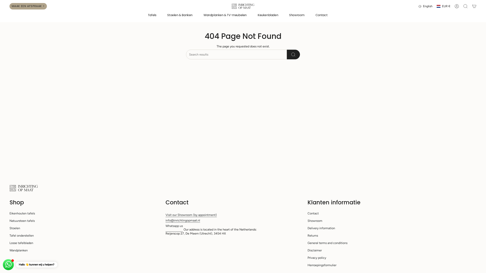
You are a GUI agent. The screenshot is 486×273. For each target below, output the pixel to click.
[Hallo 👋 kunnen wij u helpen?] (8, 264)
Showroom (315, 221)
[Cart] (474, 6)
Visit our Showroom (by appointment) (191, 215)
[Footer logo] (23, 188)
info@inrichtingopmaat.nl (183, 220)
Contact (313, 213)
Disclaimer (315, 250)
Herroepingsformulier (322, 265)
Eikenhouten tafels (22, 213)
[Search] (293, 54)
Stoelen (14, 228)
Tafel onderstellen (21, 235)
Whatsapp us (174, 226)
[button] (152, 15)
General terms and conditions (327, 243)
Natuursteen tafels (22, 221)
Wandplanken (18, 250)
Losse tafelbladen (21, 243)
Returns (313, 235)
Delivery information (321, 228)
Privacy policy (317, 258)
